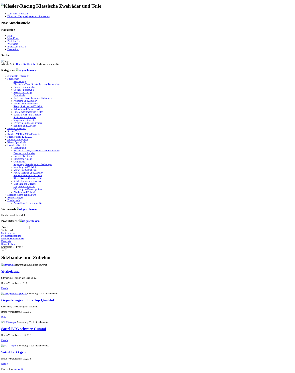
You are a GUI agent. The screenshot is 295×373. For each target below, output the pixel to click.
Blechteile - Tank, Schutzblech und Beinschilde (36, 84)
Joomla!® (18, 369)
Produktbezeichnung (11, 235)
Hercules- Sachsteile (17, 145)
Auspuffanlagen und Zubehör (28, 203)
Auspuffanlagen (15, 197)
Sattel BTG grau (14, 352)
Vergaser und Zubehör (24, 120)
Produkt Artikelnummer (12, 238)
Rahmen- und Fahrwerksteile (28, 109)
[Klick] (26, 70)
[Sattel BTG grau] (9, 345)
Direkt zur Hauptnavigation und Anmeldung (28, 16)
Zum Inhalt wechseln (17, 13)
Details (4, 288)
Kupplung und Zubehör (25, 101)
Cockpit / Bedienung (24, 89)
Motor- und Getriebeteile (25, 103)
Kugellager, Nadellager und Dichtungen (33, 98)
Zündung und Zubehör (25, 125)
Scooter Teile (13, 131)
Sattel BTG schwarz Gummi (23, 329)
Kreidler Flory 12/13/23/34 (20, 136)
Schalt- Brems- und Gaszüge (27, 114)
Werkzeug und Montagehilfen (28, 123)
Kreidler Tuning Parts (17, 139)
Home (19, 64)
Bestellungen (13, 41)
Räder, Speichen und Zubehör (28, 106)
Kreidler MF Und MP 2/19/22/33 (23, 134)
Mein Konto (13, 38)
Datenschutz (13, 49)
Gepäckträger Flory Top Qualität (27, 300)
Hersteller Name (9, 244)
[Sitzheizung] (8, 265)
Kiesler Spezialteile (16, 142)
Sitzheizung (10, 271)
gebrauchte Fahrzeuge (18, 76)
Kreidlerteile (29, 64)
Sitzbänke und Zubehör (25, 117)
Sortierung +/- (8, 233)
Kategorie (6, 241)
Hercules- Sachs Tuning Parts (21, 194)
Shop (9, 35)
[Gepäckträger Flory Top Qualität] (14, 293)
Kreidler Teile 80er (16, 128)
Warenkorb (12, 44)
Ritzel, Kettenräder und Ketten (28, 112)
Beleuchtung (20, 81)
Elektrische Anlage (23, 92)
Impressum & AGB (16, 46)
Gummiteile (19, 95)
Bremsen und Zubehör (24, 87)
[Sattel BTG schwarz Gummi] (9, 322)
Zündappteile (13, 200)
